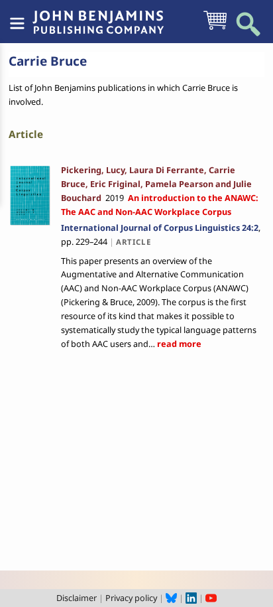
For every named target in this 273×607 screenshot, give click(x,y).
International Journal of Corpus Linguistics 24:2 (159, 228)
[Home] (98, 15)
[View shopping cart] (215, 28)
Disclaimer (76, 598)
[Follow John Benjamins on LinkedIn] (191, 598)
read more (178, 344)
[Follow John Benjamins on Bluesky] (171, 598)
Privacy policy (131, 598)
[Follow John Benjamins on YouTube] (211, 598)
